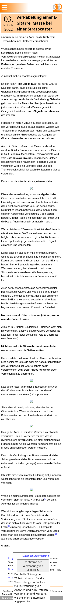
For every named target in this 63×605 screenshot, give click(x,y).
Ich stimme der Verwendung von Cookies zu (33, 565)
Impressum (7, 598)
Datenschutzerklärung (35, 555)
